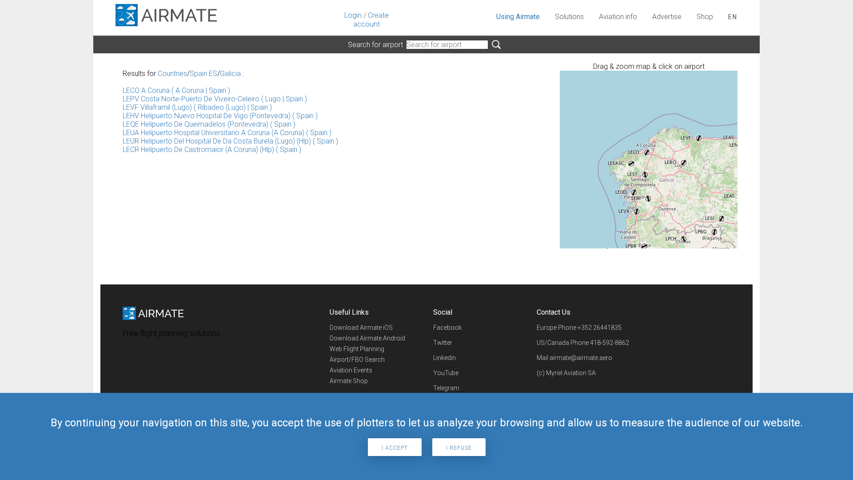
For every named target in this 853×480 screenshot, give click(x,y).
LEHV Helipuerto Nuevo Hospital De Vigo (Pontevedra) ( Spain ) (220, 116)
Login (353, 15)
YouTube (445, 372)
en (732, 16)
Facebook (447, 327)
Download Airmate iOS (361, 327)
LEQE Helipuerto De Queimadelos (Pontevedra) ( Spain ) (209, 124)
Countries (172, 73)
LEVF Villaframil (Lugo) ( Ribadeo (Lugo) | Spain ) (197, 107)
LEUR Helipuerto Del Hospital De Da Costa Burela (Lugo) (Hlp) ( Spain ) (230, 141)
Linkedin (444, 357)
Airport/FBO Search (357, 359)
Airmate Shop (349, 380)
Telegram (446, 388)
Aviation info (618, 16)
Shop (705, 16)
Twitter (442, 342)
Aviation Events (351, 370)
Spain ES (203, 73)
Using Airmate (518, 16)
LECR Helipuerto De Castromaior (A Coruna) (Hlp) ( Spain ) (212, 149)
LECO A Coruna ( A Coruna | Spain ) (176, 90)
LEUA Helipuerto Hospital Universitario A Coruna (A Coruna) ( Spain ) (227, 132)
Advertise (667, 16)
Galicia (230, 73)
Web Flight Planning (357, 348)
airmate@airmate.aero (581, 357)
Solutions (569, 16)
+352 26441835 (600, 327)
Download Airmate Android (367, 338)
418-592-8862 (609, 342)
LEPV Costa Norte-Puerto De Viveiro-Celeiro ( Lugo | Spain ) (215, 99)
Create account (371, 19)
